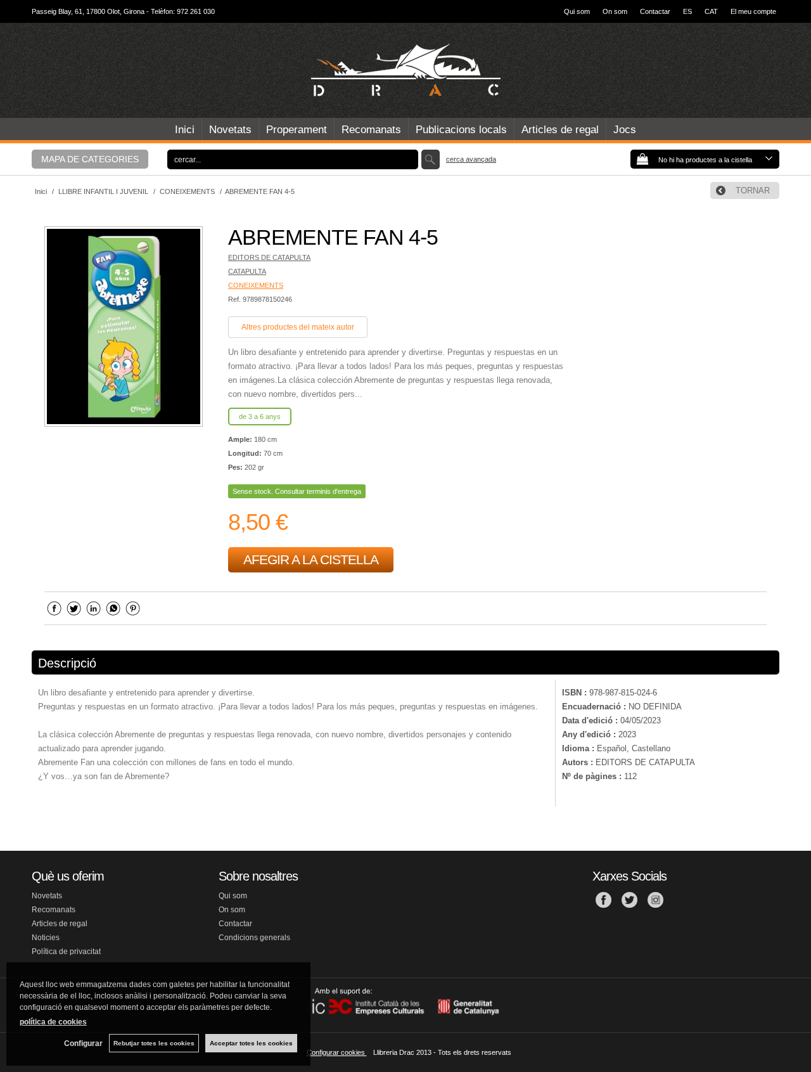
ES (687, 11)
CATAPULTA (247, 271)
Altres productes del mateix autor (297, 327)
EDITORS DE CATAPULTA (269, 257)
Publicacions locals (461, 130)
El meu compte (753, 11)
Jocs (624, 130)
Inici (185, 130)
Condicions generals (254, 937)
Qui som (577, 11)
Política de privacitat (66, 951)
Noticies (46, 937)
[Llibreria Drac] (405, 70)
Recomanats (371, 130)
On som (615, 11)
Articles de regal (560, 130)
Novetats (230, 130)
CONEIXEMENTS (255, 285)
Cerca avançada (471, 159)
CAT (711, 11)
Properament (296, 130)
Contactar (655, 11)
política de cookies (53, 1021)
